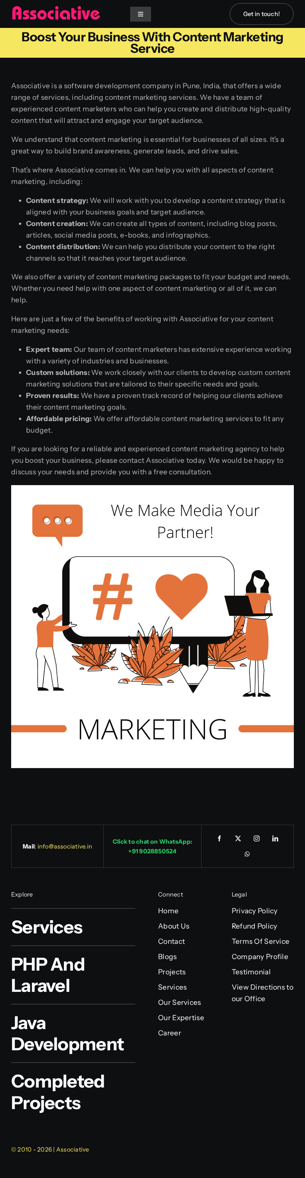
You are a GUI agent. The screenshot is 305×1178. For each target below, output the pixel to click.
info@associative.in (65, 846)
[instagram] (256, 838)
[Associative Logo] (55, 9)
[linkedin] (275, 838)
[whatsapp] (247, 854)
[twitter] (238, 838)
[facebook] (219, 838)
